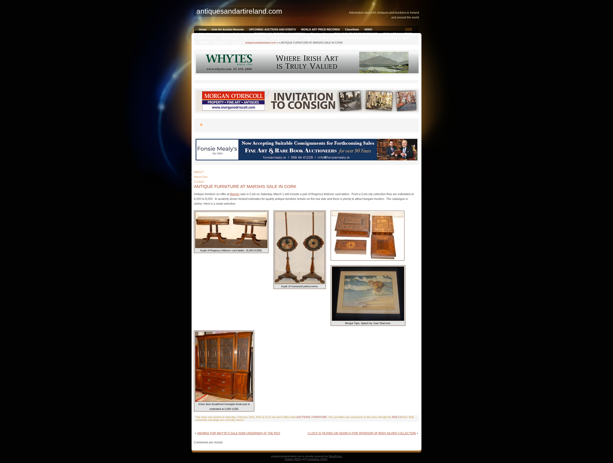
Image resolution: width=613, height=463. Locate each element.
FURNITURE (319, 417)
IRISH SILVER (207, 38)
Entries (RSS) (293, 459)
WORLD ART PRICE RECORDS (320, 29)
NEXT (405, 38)
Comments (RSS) (317, 459)
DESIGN (308, 38)
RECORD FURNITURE (284, 38)
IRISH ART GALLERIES (397, 33)
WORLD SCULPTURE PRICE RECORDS (343, 38)
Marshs (234, 194)
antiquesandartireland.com (260, 42)
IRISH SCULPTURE (385, 38)
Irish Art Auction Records (228, 29)
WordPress (335, 456)
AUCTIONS (303, 417)
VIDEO (368, 29)
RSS (408, 29)
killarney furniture (254, 38)
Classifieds (352, 29)
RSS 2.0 (397, 417)
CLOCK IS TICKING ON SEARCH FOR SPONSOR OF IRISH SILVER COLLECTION (362, 433)
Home (202, 29)
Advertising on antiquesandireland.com (224, 33)
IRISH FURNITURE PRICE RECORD (356, 33)
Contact (238, 42)
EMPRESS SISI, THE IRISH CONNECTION (279, 33)
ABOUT (204, 42)
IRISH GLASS (229, 38)
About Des (220, 42)
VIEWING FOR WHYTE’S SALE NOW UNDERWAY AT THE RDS (238, 433)
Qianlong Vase (320, 33)
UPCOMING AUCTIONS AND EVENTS (272, 29)
